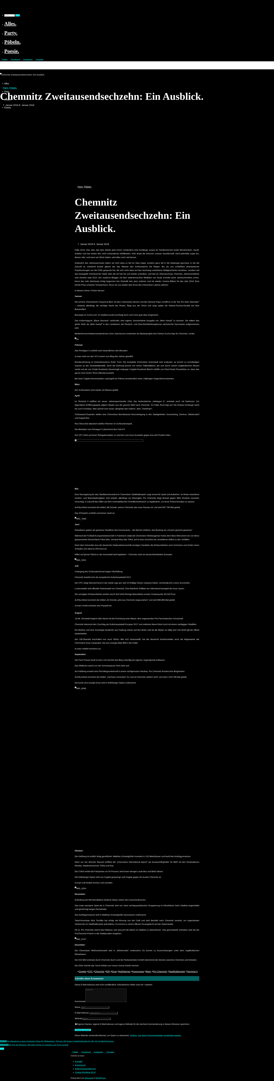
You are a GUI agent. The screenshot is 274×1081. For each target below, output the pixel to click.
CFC (90, 971)
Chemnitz (99, 971)
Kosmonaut (138, 971)
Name (77, 1007)
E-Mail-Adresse (82, 1013)
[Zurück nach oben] (2, 1049)
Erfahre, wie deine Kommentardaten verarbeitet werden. (156, 1035)
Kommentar (80, 1001)
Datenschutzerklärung (85, 1069)
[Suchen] (17, 15)
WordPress (100, 1078)
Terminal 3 (192, 971)
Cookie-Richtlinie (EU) (85, 1072)
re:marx (4, 63)
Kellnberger (124, 971)
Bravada (89, 1078)
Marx (148, 971)
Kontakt (78, 1061)
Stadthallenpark (177, 971)
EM (108, 971)
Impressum (80, 1065)
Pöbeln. (13, 88)
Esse (114, 971)
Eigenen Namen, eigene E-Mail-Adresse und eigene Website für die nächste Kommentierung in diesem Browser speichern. (133, 1024)
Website (78, 1018)
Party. (6, 88)
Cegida (82, 971)
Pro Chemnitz (160, 971)
